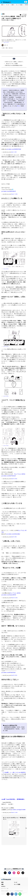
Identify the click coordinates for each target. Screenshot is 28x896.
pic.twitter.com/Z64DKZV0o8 (13, 149)
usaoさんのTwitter (6, 42)
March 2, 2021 (14, 812)
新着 (2, 4)
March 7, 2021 (14, 194)
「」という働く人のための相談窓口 (13, 772)
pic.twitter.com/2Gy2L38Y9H (8, 595)
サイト (18, 106)
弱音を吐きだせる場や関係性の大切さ (14, 65)
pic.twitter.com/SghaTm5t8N (18, 809)
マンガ (7, 4)
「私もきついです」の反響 (11, 63)
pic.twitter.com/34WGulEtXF (8, 191)
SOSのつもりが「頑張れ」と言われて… (14, 61)
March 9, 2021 (14, 597)
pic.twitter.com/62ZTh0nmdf (8, 476)
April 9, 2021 (14, 536)
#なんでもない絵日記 (19, 474)
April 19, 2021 (14, 478)
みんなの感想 (24, 14)
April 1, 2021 (14, 152)
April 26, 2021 (14, 675)
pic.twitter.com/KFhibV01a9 (8, 672)
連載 (12, 4)
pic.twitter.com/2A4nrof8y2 (13, 534)
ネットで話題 (19, 4)
